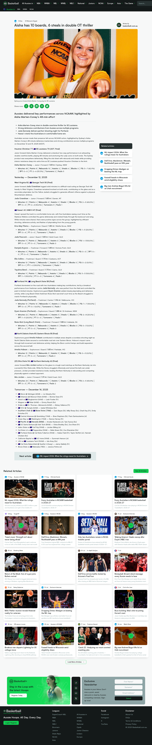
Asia (54, 740)
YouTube (104, 724)
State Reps (56, 734)
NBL (54, 721)
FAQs (128, 717)
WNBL (79, 721)
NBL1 (54, 724)
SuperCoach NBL (59, 714)
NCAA (54, 737)
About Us (129, 714)
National (80, 724)
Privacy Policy (131, 724)
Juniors (55, 730)
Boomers (55, 727)
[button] (40, 686)
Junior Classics (82, 730)
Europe (79, 737)
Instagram (105, 717)
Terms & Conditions (133, 721)
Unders (79, 734)
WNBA (79, 717)
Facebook (105, 714)
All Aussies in (82, 714)
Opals (79, 727)
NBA (54, 717)
